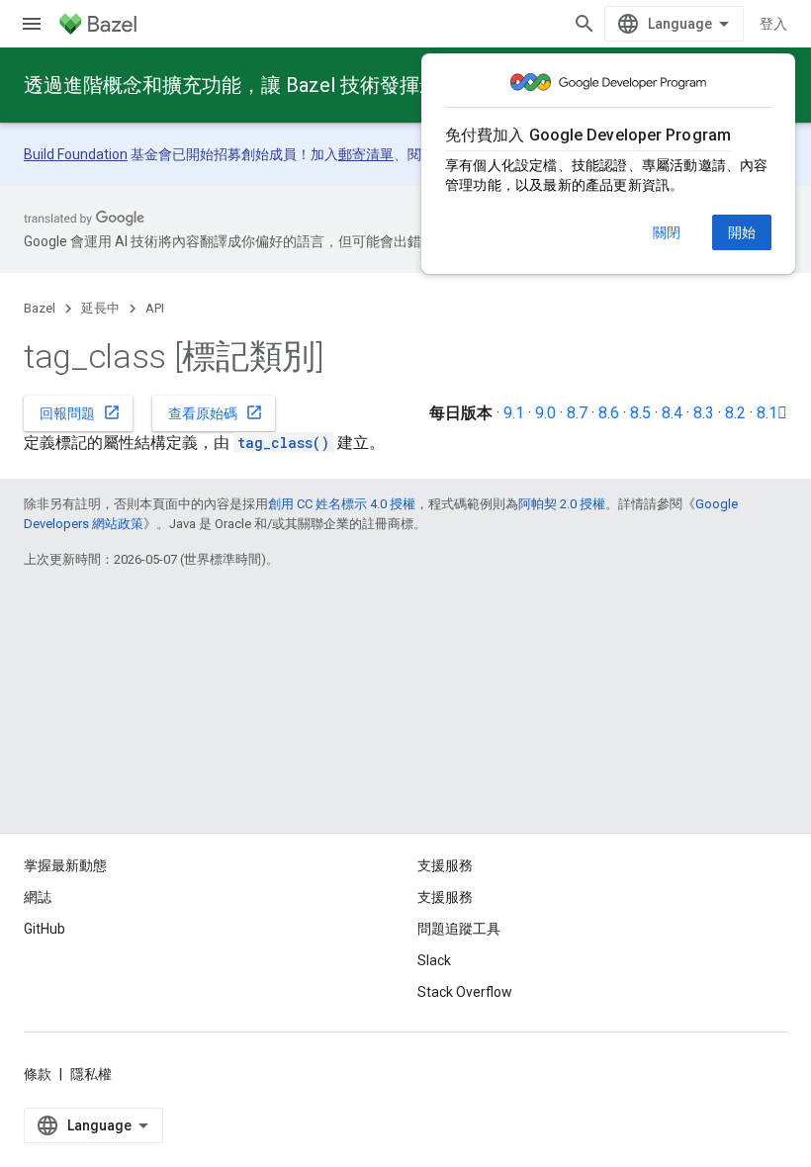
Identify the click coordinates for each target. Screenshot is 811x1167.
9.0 (545, 413)
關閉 (666, 232)
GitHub (44, 929)
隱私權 (91, 1074)
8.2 (735, 413)
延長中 (100, 308)
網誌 (37, 897)
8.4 (672, 413)
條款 (37, 1074)
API (154, 308)
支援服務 (445, 897)
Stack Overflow (464, 992)
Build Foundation (76, 154)
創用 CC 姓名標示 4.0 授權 (341, 503)
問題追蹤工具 (458, 929)
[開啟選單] (31, 23)
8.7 (577, 413)
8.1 (772, 413)
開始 (742, 232)
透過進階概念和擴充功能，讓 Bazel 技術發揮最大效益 (261, 85)
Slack (434, 960)
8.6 (608, 413)
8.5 (640, 413)
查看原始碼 (215, 412)
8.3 (703, 413)
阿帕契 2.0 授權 (561, 503)
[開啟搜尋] (584, 24)
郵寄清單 (366, 154)
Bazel (39, 308)
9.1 (513, 413)
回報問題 (80, 412)
